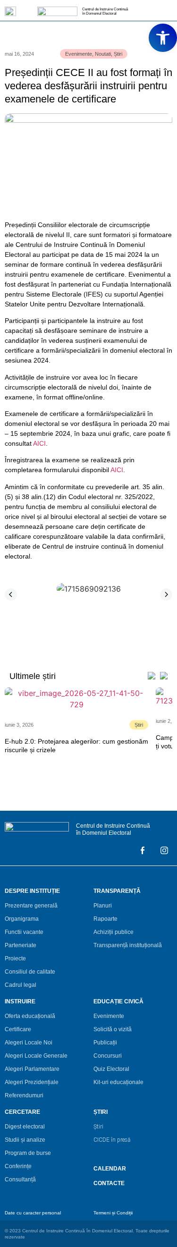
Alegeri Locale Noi (28, 1042)
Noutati (103, 54)
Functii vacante (24, 932)
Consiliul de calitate (30, 971)
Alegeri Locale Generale (36, 1055)
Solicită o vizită (112, 1029)
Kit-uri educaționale (118, 1082)
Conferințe (18, 1166)
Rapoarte (105, 919)
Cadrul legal (20, 985)
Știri (118, 54)
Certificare (18, 1029)
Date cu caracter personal (33, 1212)
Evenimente (78, 54)
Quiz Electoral (111, 1069)
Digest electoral (25, 1126)
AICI (39, 443)
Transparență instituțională (127, 945)
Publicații (105, 1042)
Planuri (102, 905)
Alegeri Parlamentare (32, 1069)
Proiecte (15, 958)
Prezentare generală (31, 905)
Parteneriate (20, 945)
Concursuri (107, 1055)
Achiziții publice (113, 932)
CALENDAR (109, 1168)
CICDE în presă (111, 1140)
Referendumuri (24, 1095)
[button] (11, 594)
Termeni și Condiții (113, 1212)
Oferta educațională (30, 1016)
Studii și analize (25, 1140)
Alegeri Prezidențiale (32, 1082)
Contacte (109, 1183)
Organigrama (22, 919)
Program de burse (28, 1153)
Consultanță (20, 1179)
